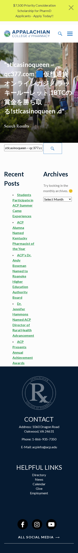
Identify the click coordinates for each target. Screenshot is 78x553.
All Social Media (36, 537)
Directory (39, 475)
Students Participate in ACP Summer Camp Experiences (22, 205)
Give (39, 488)
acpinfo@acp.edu (44, 447)
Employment (39, 493)
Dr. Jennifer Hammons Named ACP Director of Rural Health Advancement (23, 319)
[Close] (71, 7)
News (39, 479)
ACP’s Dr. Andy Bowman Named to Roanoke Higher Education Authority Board (21, 276)
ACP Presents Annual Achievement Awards (22, 352)
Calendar (39, 484)
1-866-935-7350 (44, 439)
